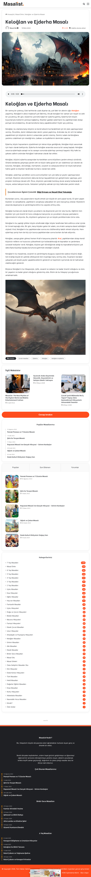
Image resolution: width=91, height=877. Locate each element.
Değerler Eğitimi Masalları (16, 684)
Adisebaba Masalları (14, 695)
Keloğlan (75, 110)
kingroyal (56, 869)
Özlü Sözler (11, 707)
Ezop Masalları (12, 688)
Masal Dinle (19, 14)
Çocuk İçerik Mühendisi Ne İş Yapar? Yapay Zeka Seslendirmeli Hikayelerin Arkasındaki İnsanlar (72, 398)
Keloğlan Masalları (13, 639)
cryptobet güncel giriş (76, 869)
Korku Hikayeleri (13, 692)
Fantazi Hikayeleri (13, 623)
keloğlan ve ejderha (58, 358)
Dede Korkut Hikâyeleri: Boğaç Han (34, 535)
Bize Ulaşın (85, 873)
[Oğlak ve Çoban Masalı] (11, 525)
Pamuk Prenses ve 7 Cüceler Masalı (34, 476)
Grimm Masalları (13, 642)
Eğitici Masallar (12, 597)
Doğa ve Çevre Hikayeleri (16, 612)
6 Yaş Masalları (12, 570)
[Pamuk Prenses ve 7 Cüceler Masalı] (11, 481)
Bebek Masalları (13, 616)
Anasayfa (10, 14)
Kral (59, 238)
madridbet (63, 869)
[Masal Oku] (13, 4)
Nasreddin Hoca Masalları (16, 699)
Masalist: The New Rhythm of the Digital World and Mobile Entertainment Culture (16, 397)
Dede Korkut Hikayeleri (15, 673)
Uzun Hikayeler (12, 631)
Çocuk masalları (23, 358)
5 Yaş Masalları (12, 574)
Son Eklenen (45, 467)
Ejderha (35, 358)
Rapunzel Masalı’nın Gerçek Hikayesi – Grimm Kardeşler (42, 505)
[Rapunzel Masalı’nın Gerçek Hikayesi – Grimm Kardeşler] (11, 510)
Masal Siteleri (12, 661)
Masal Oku (11, 658)
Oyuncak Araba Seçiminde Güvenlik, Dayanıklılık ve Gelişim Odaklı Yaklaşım (43, 377)
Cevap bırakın (45, 414)
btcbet (86, 869)
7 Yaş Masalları (12, 563)
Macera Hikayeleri (14, 620)
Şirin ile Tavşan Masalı (29, 491)
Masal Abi (13, 28)
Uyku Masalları (12, 589)
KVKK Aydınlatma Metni (70, 873)
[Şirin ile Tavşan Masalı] (11, 496)
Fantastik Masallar (14, 604)
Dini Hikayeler (12, 669)
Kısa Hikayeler (12, 593)
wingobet (43, 869)
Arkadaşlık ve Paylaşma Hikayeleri (20, 635)
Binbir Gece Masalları (15, 654)
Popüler (15, 467)
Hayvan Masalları (13, 601)
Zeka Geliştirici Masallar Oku (17, 665)
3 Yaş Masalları (12, 582)
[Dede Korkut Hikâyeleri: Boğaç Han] (11, 540)
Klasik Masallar (12, 650)
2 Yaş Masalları (12, 585)
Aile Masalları (12, 646)
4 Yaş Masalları (12, 578)
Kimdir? (9, 703)
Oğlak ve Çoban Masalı (29, 520)
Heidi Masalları (12, 680)
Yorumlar (75, 467)
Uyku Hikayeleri (13, 608)
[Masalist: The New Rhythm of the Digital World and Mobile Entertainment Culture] (17, 383)
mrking (49, 869)
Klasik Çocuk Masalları (15, 627)
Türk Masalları (12, 676)
